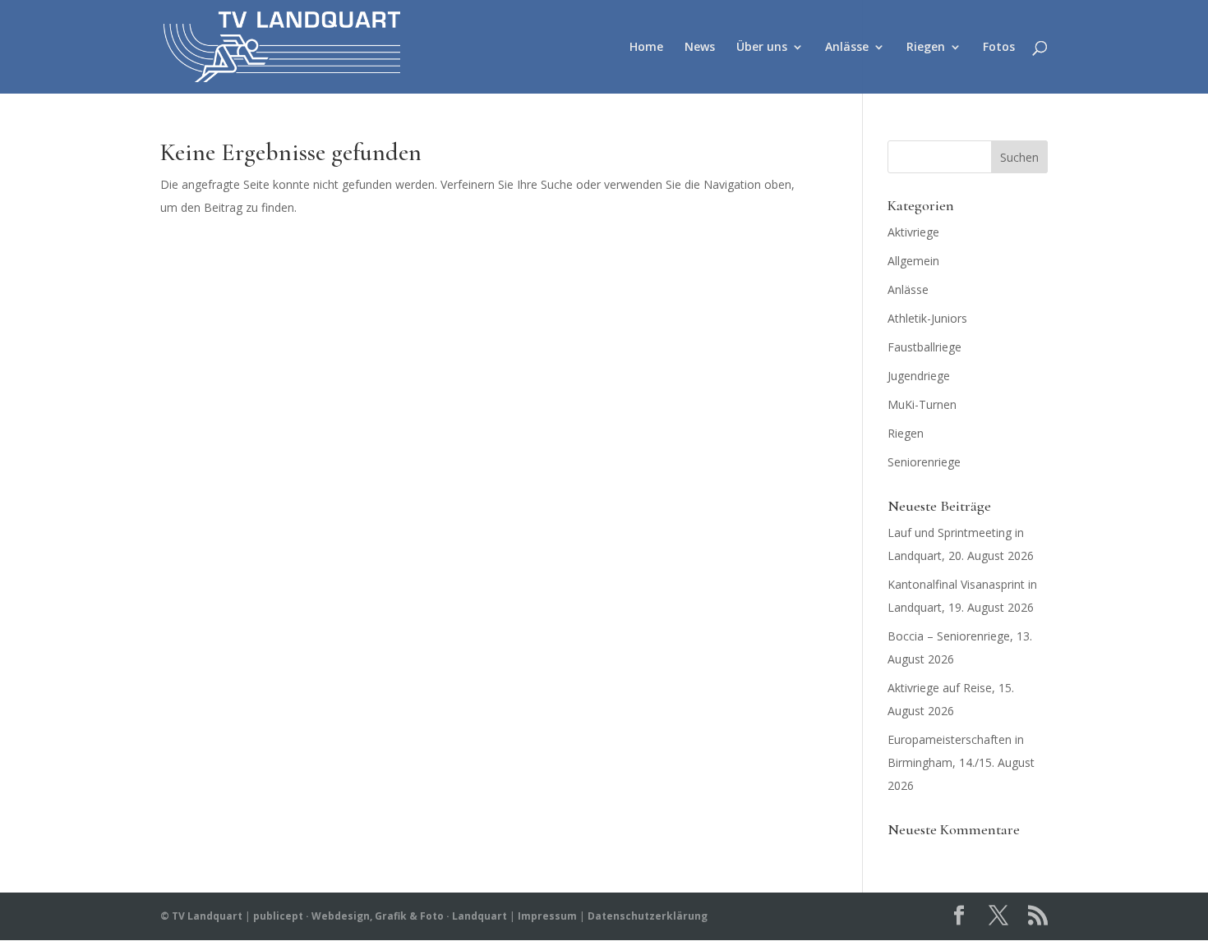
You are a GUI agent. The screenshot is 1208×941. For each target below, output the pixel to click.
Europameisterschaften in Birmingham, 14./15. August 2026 (961, 762)
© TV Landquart (201, 916)
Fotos (999, 47)
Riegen (925, 47)
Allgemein (913, 261)
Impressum (547, 916)
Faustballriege (924, 347)
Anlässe (847, 47)
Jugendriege (919, 375)
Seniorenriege (924, 462)
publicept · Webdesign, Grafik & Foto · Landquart (380, 916)
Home (646, 47)
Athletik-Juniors (927, 318)
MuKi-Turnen (922, 404)
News (700, 47)
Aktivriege (913, 232)
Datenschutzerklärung (648, 916)
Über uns (761, 47)
